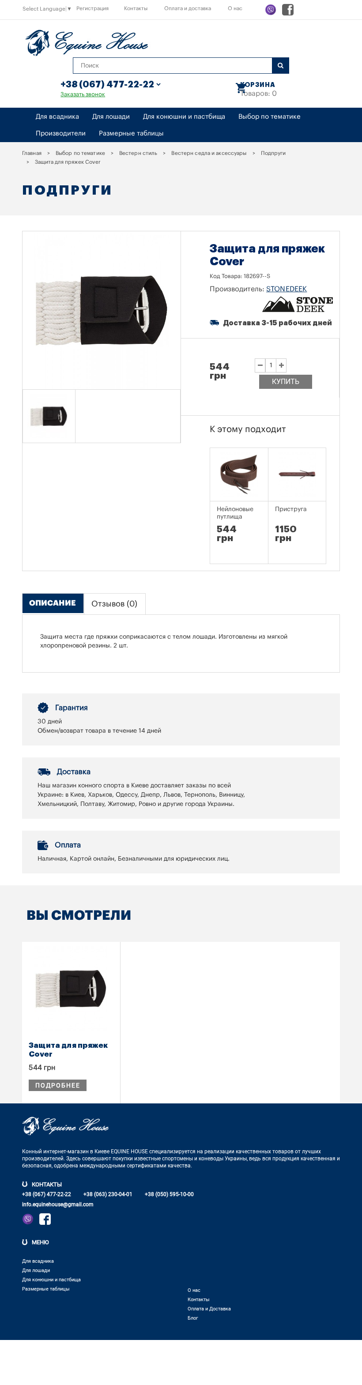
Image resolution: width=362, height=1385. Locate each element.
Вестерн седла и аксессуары (208, 153)
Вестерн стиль (138, 153)
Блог (193, 1318)
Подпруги (273, 153)
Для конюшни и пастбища (184, 116)
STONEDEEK (286, 289)
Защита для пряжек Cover (68, 1050)
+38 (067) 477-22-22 (46, 1194)
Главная (31, 153)
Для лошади (111, 116)
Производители (61, 133)
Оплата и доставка (187, 8)
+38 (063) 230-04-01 (107, 1194)
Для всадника (57, 116)
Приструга (291, 509)
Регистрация (92, 8)
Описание (52, 603)
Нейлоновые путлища (235, 513)
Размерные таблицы (131, 133)
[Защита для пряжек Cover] (49, 416)
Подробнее (57, 1085)
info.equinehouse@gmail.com (58, 1204)
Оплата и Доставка (209, 1309)
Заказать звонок (82, 94)
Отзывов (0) (114, 604)
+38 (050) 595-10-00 (169, 1194)
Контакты (135, 8)
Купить (285, 381)
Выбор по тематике (269, 116)
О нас (235, 8)
